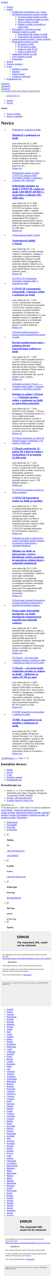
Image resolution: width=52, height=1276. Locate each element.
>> (17, 758)
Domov (10, 7)
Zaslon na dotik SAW (27, 51)
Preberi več (17, 168)
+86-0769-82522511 (16, 851)
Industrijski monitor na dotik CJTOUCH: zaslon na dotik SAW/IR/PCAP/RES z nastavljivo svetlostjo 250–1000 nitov (28, 191)
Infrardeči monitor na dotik (24, 32)
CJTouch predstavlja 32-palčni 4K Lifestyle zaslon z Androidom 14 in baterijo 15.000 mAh (27, 453)
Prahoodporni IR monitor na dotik (32, 34)
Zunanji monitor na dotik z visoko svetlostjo (31, 39)
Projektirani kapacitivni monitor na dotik (29, 14)
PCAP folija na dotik (27, 47)
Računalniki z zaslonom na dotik (26, 29)
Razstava (16, 71)
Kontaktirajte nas (14, 79)
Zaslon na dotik (8, 812)
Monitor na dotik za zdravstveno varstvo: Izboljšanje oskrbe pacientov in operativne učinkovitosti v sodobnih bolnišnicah (28, 557)
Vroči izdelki (6, 810)
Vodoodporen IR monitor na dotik (32, 37)
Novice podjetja (14, 114)
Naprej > (12, 758)
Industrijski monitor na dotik (24, 54)
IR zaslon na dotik (26, 44)
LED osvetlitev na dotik (28, 22)
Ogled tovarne (18, 74)
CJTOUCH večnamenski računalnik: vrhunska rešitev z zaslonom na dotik (28, 291)
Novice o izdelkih (14, 116)
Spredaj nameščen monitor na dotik (33, 19)
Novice (10, 61)
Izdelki (10, 9)
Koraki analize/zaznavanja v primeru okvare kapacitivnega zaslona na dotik (28, 347)
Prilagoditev (17, 59)
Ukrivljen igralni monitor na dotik (32, 17)
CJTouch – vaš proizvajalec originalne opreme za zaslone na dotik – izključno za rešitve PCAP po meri (28, 673)
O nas (9, 66)
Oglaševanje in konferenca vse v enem (29, 12)
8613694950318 (14, 898)
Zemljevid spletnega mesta (25, 810)
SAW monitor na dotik (22, 56)
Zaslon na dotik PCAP (28, 49)
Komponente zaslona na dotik (25, 42)
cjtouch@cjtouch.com (16, 877)
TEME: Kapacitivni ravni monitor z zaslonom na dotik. (27, 722)
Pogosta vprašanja (14, 64)
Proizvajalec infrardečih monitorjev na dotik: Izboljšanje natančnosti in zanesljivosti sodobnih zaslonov (26, 616)
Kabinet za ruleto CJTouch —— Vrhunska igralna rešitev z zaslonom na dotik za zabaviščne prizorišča (27, 399)
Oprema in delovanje (21, 76)
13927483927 (13, 855)
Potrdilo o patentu (20, 69)
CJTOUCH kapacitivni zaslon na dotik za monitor (27, 499)
